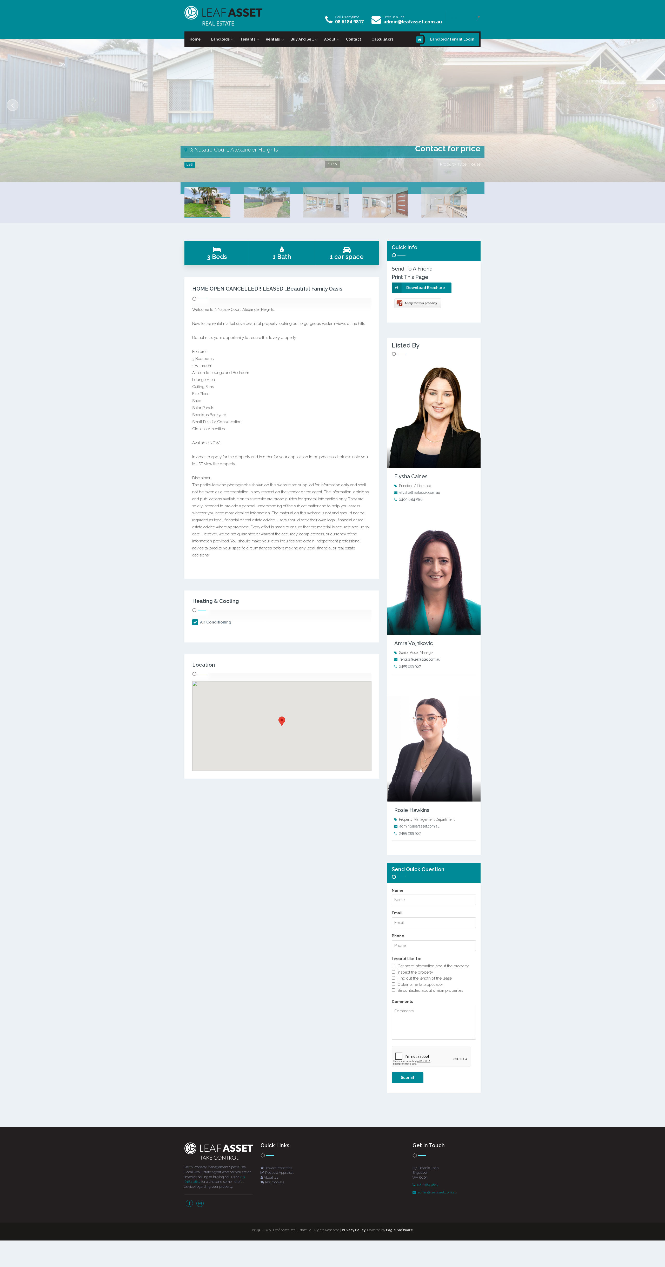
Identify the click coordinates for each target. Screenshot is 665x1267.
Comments (402, 1001)
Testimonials (274, 1182)
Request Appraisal (279, 1172)
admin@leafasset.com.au (412, 21)
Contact (353, 39)
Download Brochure (425, 287)
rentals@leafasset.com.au (420, 659)
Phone (398, 936)
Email (397, 913)
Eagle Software (399, 1230)
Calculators (382, 39)
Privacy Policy (353, 1230)
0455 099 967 (410, 666)
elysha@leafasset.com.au (420, 492)
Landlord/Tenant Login (452, 39)
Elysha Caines (411, 476)
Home (195, 39)
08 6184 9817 (349, 21)
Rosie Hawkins (411, 810)
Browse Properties (278, 1168)
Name (397, 890)
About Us (270, 1177)
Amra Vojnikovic (413, 643)
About (330, 39)
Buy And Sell (302, 39)
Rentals (273, 39)
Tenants (247, 39)
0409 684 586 (411, 499)
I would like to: (406, 958)
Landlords (220, 39)
